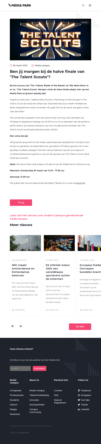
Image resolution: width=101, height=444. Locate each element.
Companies (15, 390)
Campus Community (35, 410)
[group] (25, 275)
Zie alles (80, 326)
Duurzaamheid (36, 405)
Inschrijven (39, 368)
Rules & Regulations (60, 401)
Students (14, 400)
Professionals (17, 395)
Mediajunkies (24, 433)
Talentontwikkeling (39, 395)
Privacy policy (25, 426)
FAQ (56, 395)
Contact (58, 390)
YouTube (85, 400)
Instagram (86, 395)
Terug (21, 202)
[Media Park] (19, 5)
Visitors (13, 405)
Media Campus (37, 390)
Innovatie (34, 400)
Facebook (86, 390)
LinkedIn (85, 409)
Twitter (84, 405)
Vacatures (15, 414)
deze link (80, 183)
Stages (13, 409)
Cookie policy (14, 426)
